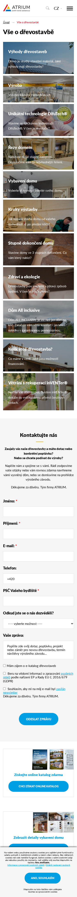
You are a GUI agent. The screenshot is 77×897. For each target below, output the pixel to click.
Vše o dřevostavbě (28, 22)
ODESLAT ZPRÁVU (38, 719)
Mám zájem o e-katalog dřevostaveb (31, 665)
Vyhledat (47, 8)
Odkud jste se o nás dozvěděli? (28, 612)
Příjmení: (11, 523)
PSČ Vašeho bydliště (21, 590)
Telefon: (10, 567)
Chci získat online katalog (39, 786)
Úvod (6, 22)
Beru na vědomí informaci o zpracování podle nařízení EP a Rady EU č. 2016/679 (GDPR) (38, 677)
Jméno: (10, 500)
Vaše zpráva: (13, 635)
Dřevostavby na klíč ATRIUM (16, 9)
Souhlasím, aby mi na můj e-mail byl (34, 691)
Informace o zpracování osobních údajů (25, 864)
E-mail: (10, 545)
